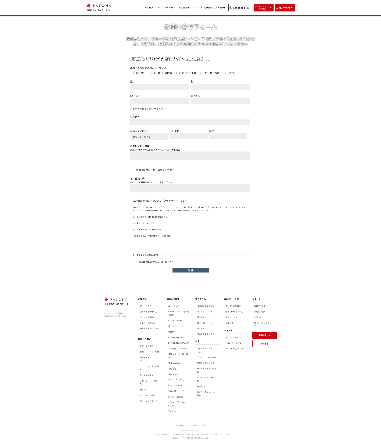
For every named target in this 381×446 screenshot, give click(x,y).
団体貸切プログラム (205, 322)
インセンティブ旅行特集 (206, 379)
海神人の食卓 (174, 363)
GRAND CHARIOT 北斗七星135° (178, 313)
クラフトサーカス (176, 379)
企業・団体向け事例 (234, 311)
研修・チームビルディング (149, 359)
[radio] (139, 73)
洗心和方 (172, 411)
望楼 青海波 (173, 374)
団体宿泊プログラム (205, 317)
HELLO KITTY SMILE (176, 337)
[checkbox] (190, 73)
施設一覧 (258, 317)
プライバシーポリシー (197, 425)
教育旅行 (143, 389)
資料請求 (264, 343)
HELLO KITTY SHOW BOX (178, 342)
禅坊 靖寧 (172, 368)
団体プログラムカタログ (263, 324)
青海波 (171, 331)
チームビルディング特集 (206, 370)
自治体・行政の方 (147, 322)
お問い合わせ (264, 335)
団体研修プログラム (205, 311)
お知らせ (229, 322)
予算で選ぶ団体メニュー (204, 350)
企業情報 (208, 7)
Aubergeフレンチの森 (178, 348)
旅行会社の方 (145, 305)
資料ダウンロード (262, 305)
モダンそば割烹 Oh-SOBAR (176, 404)
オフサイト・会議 (147, 395)
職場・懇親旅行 (146, 346)
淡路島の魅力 (260, 311)
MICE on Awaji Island (234, 348)
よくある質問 (219, 7)
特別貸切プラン (203, 386)
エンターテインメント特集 (206, 394)
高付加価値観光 (146, 375)
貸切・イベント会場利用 (149, 382)
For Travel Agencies (233, 337)
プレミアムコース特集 (206, 357)
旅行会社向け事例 (233, 305)
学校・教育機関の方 (148, 317)
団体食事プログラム (205, 328)
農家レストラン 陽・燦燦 (178, 356)
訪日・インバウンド (148, 400)
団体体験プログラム (205, 305)
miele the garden (175, 396)
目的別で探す (168, 7)
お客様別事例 (184, 7)
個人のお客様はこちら (149, 328)
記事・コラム (231, 317)
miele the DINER (175, 385)
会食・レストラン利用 (149, 351)
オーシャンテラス (176, 326)
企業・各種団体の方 (148, 311)
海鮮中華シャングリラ (178, 391)
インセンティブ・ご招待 (149, 368)
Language (239, 7)
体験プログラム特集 (205, 362)
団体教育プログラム (205, 334)
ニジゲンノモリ (175, 305)
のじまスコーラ (175, 320)
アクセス (198, 7)
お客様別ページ (151, 7)
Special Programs (233, 342)
